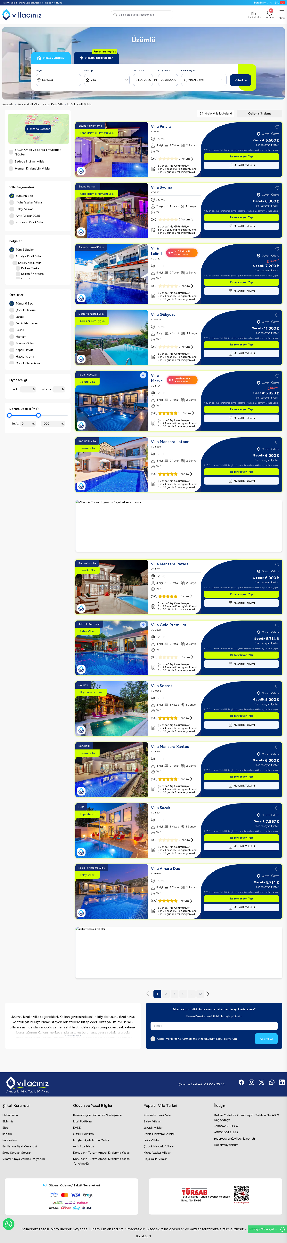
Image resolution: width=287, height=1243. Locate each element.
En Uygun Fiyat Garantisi (19, 1146)
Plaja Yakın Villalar (155, 1159)
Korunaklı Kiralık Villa (157, 1115)
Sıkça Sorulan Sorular (16, 1152)
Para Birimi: (263, 2)
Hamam (21, 336)
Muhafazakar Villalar (157, 1152)
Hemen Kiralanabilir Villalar (32, 168)
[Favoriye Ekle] (277, 127)
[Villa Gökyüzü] (111, 337)
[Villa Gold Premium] (111, 648)
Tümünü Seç (24, 196)
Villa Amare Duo (165, 868)
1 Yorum (183, 474)
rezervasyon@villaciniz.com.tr (234, 1138)
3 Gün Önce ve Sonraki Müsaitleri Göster (38, 152)
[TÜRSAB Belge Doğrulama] (205, 1191)
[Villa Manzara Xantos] (111, 769)
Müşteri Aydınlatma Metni (91, 1140)
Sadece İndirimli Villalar (30, 161)
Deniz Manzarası (27, 323)
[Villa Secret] (111, 708)
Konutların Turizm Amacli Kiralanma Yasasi (101, 1152)
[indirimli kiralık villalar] (179, 953)
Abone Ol (266, 1039)
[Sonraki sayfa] (209, 993)
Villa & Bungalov (53, 57)
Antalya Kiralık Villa (28, 104)
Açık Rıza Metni (83, 1146)
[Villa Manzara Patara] (111, 587)
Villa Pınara (161, 126)
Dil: (277, 2)
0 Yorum (184, 158)
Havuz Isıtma (25, 356)
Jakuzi (20, 317)
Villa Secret (161, 685)
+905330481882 (226, 1132)
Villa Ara (240, 80)
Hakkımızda (10, 1115)
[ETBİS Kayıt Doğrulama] (242, 1195)
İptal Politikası (82, 1121)
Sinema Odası (25, 343)
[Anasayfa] (21, 14)
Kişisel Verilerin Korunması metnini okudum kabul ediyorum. (197, 1039)
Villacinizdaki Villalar (100, 55)
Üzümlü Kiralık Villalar (79, 104)
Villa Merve (157, 378)
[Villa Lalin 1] (111, 274)
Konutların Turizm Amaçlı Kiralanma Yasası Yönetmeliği (101, 1161)
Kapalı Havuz (24, 350)
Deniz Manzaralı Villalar (159, 1134)
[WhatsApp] (8, 1224)
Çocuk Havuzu (26, 310)
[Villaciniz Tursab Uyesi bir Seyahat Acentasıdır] (179, 526)
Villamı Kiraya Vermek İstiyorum (23, 1159)
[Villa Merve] (111, 401)
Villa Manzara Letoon (170, 441)
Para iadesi (9, 1140)
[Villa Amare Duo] (111, 891)
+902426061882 (226, 1126)
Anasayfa (7, 104)
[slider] (9, 415)
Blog (5, 1127)
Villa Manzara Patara (170, 564)
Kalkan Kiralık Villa (53, 104)
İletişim (7, 1134)
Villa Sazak (160, 807)
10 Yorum (184, 413)
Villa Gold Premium (168, 624)
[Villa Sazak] (111, 830)
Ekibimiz (7, 1121)
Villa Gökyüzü (163, 314)
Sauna (20, 330)
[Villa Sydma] (111, 210)
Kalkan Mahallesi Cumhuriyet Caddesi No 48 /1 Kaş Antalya (246, 1117)
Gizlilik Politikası (83, 1134)
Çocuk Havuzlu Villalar (159, 1146)
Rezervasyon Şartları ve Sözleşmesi (97, 1115)
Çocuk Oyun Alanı (28, 363)
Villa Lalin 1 (156, 251)
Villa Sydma (161, 187)
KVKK (77, 1127)
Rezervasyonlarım (226, 1145)
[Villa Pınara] (111, 149)
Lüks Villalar (151, 1140)
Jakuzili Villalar (153, 1127)
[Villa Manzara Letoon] (111, 464)
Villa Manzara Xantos (170, 746)
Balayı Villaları (152, 1121)
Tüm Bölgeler (25, 249)
